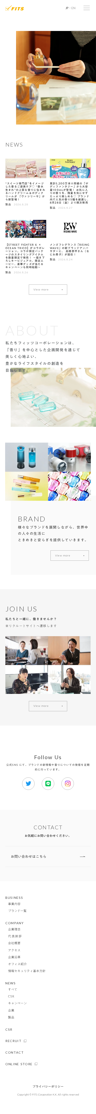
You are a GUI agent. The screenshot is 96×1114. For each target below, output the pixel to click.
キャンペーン (17, 1003)
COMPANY (14, 923)
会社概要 (14, 943)
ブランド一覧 (17, 911)
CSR (11, 996)
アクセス (14, 950)
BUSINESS (14, 897)
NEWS (10, 983)
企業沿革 (14, 957)
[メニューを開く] (87, 8)
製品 (11, 1017)
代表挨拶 (15, 936)
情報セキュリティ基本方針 (27, 971)
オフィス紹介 (17, 964)
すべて (12, 989)
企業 (11, 1010)
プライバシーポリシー (48, 1086)
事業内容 (14, 904)
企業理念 (14, 929)
